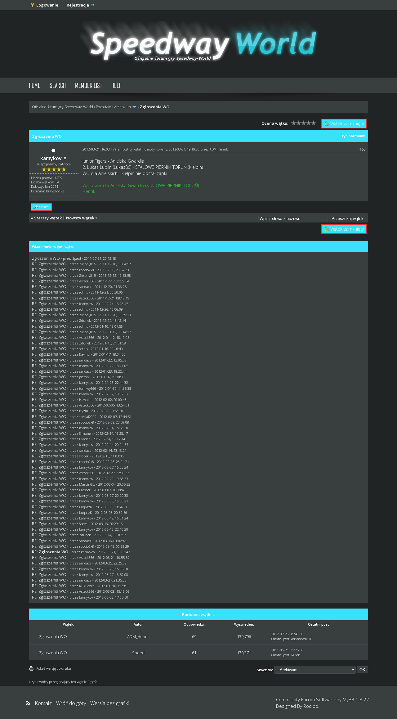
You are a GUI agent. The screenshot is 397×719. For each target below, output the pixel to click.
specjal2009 (87, 416)
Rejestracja (78, 4)
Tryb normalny (352, 135)
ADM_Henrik (219, 149)
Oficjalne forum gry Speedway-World (62, 107)
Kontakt (43, 703)
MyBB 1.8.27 (356, 699)
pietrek (84, 377)
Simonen (86, 433)
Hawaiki (85, 399)
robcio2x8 (86, 269)
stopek (84, 456)
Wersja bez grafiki (109, 703)
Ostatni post (280, 638)
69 (194, 636)
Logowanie (47, 4)
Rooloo (310, 706)
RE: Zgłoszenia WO (49, 264)
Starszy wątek (48, 218)
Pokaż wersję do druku (53, 668)
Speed (77, 258)
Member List (88, 85)
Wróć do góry (71, 703)
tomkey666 (87, 388)
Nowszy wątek (80, 218)
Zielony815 (87, 264)
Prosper (85, 490)
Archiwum (122, 107)
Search (58, 85)
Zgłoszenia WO (46, 258)
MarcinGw (87, 484)
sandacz (85, 286)
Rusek (295, 655)
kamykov (51, 158)
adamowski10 (301, 638)
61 (194, 652)
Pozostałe (103, 107)
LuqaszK (85, 507)
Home (34, 85)
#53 (362, 149)
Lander (84, 439)
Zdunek (85, 320)
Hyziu (83, 410)
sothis (83, 292)
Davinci (84, 354)
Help (116, 85)
